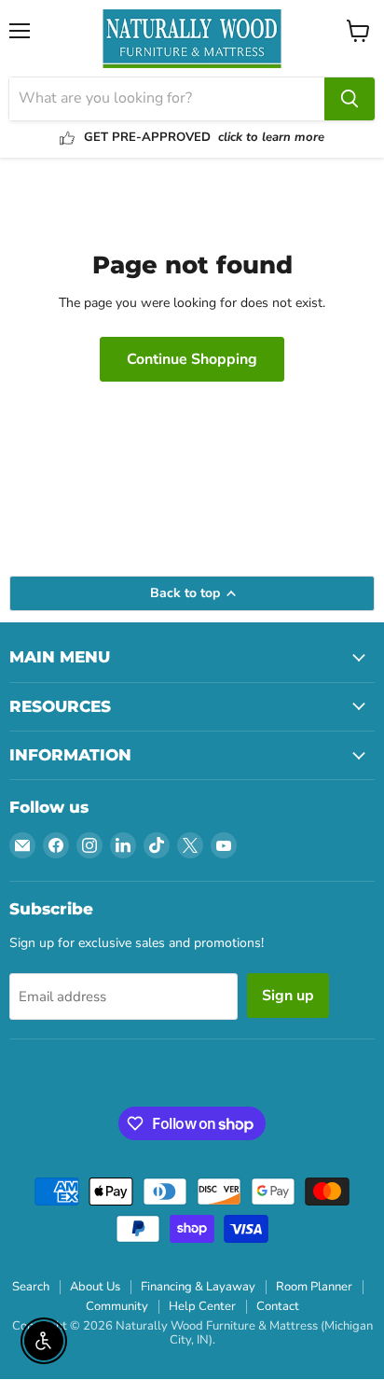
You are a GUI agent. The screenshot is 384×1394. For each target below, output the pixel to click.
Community (117, 1306)
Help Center (202, 1306)
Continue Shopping (192, 359)
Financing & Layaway (198, 1286)
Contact (277, 1306)
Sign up (288, 995)
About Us (95, 1286)
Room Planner (314, 1286)
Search (30, 1286)
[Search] (349, 98)
